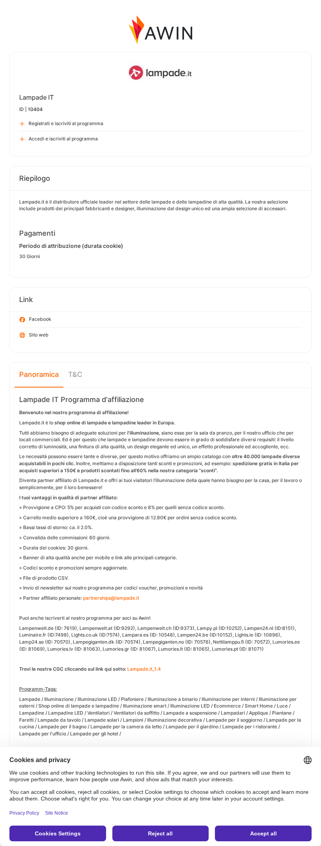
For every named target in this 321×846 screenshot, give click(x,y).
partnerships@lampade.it (111, 598)
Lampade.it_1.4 (144, 669)
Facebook (40, 319)
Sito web (39, 335)
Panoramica (39, 374)
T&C (75, 374)
